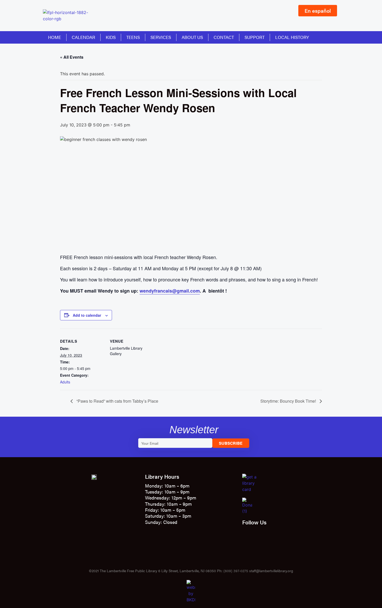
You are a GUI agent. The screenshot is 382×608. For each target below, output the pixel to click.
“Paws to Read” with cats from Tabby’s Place (116, 401)
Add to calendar (87, 315)
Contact (224, 37)
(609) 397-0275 (235, 570)
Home (54, 37)
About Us (192, 37)
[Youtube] (247, 545)
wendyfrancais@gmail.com (170, 290)
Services (160, 37)
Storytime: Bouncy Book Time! (288, 401)
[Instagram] (261, 534)
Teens (133, 37)
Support (255, 37)
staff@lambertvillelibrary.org (271, 570)
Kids (111, 37)
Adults (65, 381)
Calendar (83, 37)
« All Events (71, 57)
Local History (292, 37)
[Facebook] (247, 534)
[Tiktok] (261, 545)
